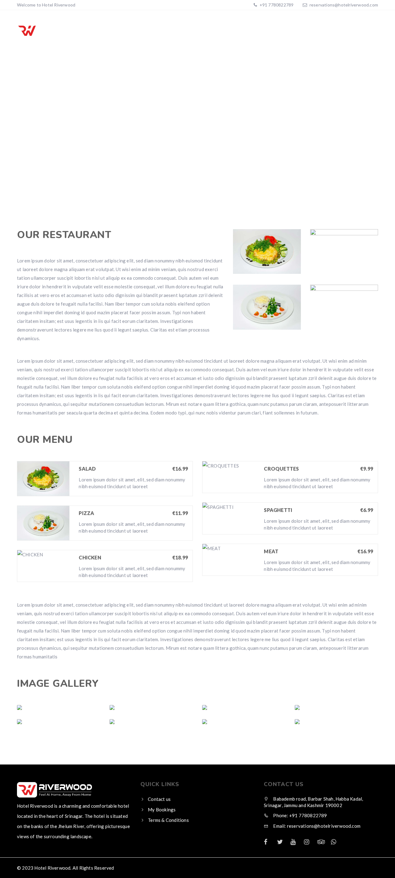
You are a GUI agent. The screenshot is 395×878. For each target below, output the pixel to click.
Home (221, 31)
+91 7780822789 (275, 4)
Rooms (250, 31)
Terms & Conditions (299, 31)
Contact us (159, 799)
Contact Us (355, 31)
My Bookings (162, 809)
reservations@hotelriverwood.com (344, 4)
